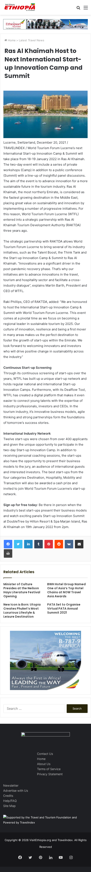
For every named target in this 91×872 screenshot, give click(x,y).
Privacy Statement (50, 774)
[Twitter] (18, 544)
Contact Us (45, 754)
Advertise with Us (15, 790)
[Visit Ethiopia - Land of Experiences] (20, 7)
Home (11, 40)
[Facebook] (8, 544)
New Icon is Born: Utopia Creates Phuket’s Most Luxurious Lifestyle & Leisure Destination (22, 610)
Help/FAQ (10, 801)
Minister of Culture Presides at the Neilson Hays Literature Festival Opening (21, 590)
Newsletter (10, 785)
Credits (8, 795)
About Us (43, 764)
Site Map (9, 806)
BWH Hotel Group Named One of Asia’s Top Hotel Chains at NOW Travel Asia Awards (66, 590)
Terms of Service (49, 769)
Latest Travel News (31, 40)
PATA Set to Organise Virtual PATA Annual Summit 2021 (63, 608)
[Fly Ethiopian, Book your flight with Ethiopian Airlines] (45, 24)
